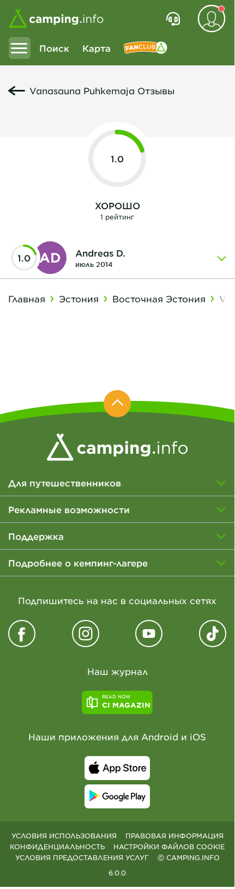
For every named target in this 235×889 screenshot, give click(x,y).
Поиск (54, 47)
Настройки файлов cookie (169, 846)
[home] (117, 445)
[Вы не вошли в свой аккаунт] (211, 18)
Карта (96, 47)
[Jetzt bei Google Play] (117, 796)
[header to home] (56, 18)
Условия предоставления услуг (82, 857)
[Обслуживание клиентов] (173, 18)
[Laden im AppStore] (117, 768)
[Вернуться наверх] (117, 403)
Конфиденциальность (57, 846)
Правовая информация (174, 835)
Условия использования (64, 835)
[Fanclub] (145, 47)
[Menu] (20, 48)
